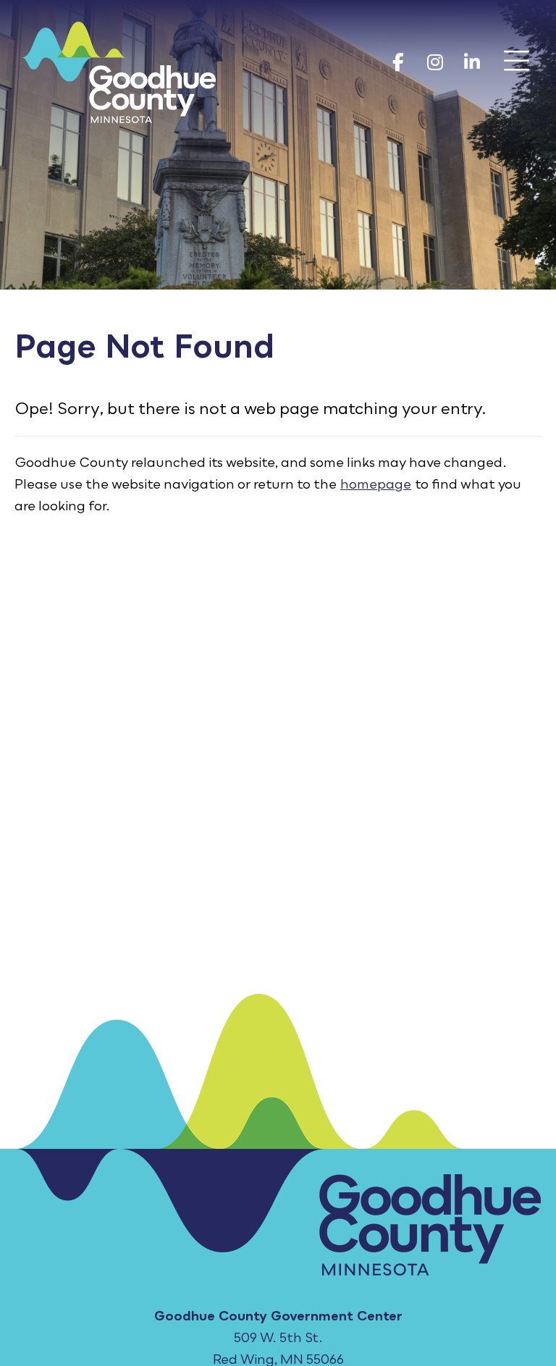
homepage (375, 484)
